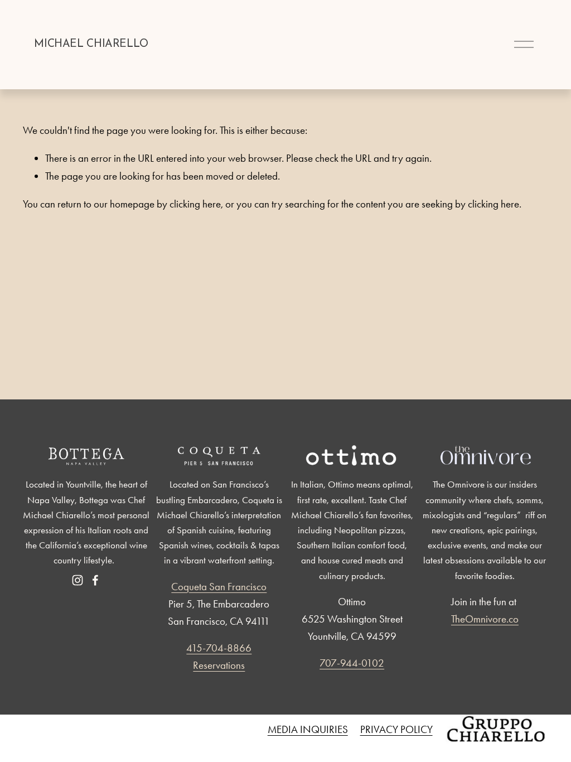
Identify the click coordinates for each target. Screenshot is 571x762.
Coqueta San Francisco (219, 586)
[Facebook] (95, 580)
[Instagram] (77, 580)
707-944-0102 (352, 663)
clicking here (195, 203)
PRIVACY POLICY (396, 729)
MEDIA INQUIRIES (308, 729)
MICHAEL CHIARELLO (91, 44)
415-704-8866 (218, 648)
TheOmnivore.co (485, 619)
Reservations (219, 665)
